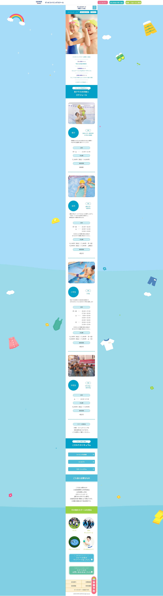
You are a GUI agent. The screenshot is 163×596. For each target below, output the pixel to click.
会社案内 (73, 582)
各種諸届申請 (89, 582)
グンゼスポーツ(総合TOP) (81, 590)
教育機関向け (89, 586)
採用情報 (73, 586)
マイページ (93, 12)
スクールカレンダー (84, 12)
